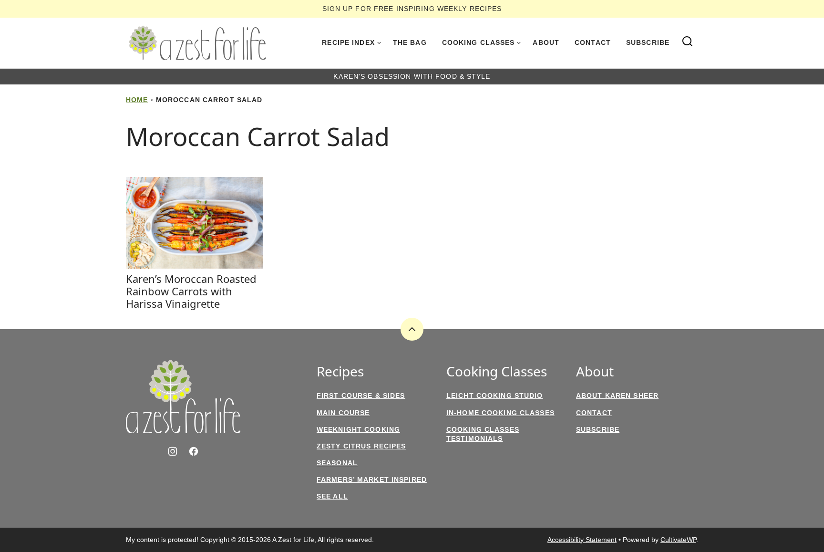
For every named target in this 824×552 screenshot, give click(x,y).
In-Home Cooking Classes (500, 413)
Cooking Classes (478, 42)
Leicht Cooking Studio (494, 395)
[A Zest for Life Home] (197, 43)
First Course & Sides (361, 395)
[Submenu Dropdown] (379, 43)
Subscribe (648, 42)
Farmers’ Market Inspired (372, 479)
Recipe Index (348, 42)
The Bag (410, 42)
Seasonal (337, 463)
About (546, 42)
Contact (593, 42)
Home (137, 100)
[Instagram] (172, 451)
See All (332, 496)
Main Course (343, 413)
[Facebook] (193, 451)
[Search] (687, 41)
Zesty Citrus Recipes (361, 446)
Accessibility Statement (582, 539)
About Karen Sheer (617, 395)
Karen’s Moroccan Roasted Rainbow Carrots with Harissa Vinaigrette (191, 291)
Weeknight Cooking (358, 429)
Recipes (340, 372)
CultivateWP (678, 539)
